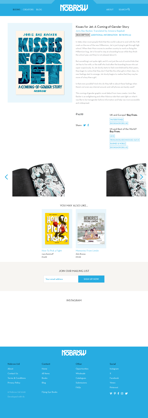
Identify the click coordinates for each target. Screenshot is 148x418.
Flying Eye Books (49, 392)
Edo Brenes (80, 254)
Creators (28, 9)
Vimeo (112, 382)
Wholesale (80, 373)
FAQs (78, 387)
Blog (39, 9)
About (110, 9)
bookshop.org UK (119, 123)
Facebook (114, 378)
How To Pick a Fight (52, 250)
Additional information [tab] (104, 35)
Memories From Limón (87, 250)
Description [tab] (82, 35)
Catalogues (81, 378)
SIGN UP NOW (91, 279)
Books (44, 378)
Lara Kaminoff (47, 254)
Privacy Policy (14, 382)
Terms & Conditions (17, 378)
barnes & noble (117, 143)
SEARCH (123, 9)
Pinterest (114, 387)
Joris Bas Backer (84, 30)
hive (112, 136)
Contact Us (13, 373)
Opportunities (82, 368)
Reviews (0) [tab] (125, 35)
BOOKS (16, 9)
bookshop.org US (119, 147)
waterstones (116, 119)
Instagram (114, 368)
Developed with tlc (16, 396)
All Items (46, 373)
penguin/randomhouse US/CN (124, 140)
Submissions (81, 382)
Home (44, 368)
